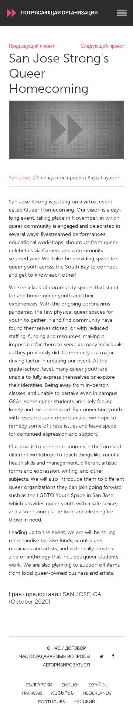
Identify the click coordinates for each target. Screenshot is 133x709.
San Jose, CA (24, 178)
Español (98, 685)
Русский (84, 701)
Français (32, 693)
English (70, 685)
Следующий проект (102, 46)
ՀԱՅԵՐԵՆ (62, 693)
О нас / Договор (66, 648)
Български (38, 685)
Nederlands (97, 693)
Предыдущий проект (32, 46)
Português (51, 701)
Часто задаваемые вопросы (55, 656)
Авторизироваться (66, 665)
